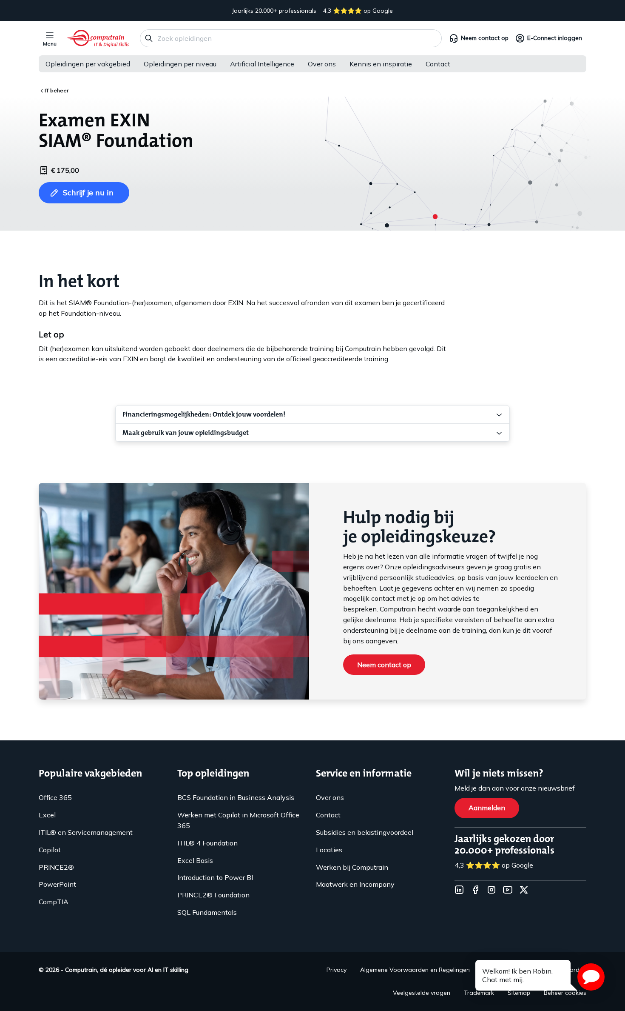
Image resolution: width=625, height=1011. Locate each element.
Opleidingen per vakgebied (87, 64)
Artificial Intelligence (262, 64)
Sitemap (519, 993)
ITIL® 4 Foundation (207, 843)
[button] (591, 977)
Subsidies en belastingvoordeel (364, 832)
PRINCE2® (56, 867)
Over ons (322, 64)
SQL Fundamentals (207, 912)
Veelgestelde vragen (421, 993)
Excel (47, 815)
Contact (438, 64)
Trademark (479, 993)
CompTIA (53, 901)
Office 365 (55, 797)
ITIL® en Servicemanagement (86, 832)
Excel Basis (195, 860)
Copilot (50, 849)
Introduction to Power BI (215, 877)
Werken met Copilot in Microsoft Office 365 (238, 820)
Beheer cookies (565, 993)
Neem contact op (485, 38)
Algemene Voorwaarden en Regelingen (415, 970)
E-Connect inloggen (554, 38)
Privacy (337, 970)
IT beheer (56, 90)
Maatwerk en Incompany (355, 884)
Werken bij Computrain (352, 867)
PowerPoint (57, 884)
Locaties (329, 849)
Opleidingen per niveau (180, 64)
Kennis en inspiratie (380, 64)
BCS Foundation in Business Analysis (235, 797)
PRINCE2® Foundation (213, 895)
